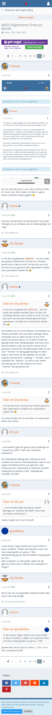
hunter (31, 258)
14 (35, 56)
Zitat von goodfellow (16, 629)
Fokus (7, 32)
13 (30, 56)
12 (25, 56)
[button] (3, 3)
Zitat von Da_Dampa (15, 303)
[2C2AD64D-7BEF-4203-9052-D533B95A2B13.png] (26, 132)
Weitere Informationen (12, 711)
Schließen (28, 711)
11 (20, 56)
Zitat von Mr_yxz (13, 501)
